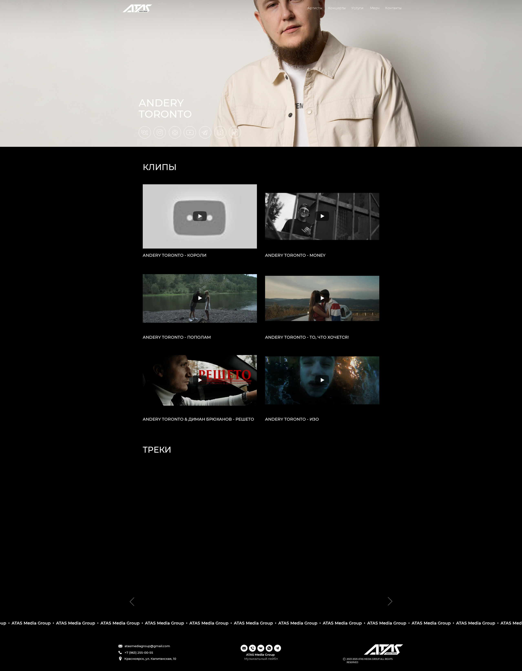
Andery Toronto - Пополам (177, 337)
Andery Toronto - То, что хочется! (307, 337)
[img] (137, 8)
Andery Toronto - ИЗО (292, 419)
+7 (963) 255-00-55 (139, 652)
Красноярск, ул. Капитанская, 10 (150, 659)
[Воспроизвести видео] (200, 216)
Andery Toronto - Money (295, 255)
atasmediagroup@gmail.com (147, 646)
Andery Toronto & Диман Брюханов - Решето (198, 419)
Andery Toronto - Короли (174, 255)
